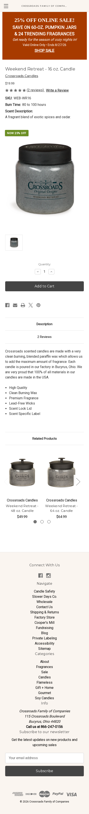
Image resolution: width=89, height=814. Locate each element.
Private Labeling (44, 638)
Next (78, 481)
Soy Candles (44, 698)
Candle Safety (44, 591)
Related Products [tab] (44, 439)
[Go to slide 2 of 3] (42, 521)
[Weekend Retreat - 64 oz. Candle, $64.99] (61, 472)
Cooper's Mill (44, 623)
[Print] (23, 305)
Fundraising (44, 628)
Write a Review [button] (57, 90)
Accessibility (44, 643)
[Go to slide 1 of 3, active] (35, 521)
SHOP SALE (44, 50)
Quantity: (44, 264)
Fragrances (44, 667)
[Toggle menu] (6, 6)
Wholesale (44, 602)
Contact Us (44, 607)
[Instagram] (48, 575)
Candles (44, 677)
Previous (6, 481)
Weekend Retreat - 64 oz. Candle (61, 508)
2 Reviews (44, 337)
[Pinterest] (38, 305)
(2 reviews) (36, 90)
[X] (31, 305)
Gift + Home (44, 688)
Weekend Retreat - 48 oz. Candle (22, 508)
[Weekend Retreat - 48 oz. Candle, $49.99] (22, 472)
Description (44, 324)
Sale (44, 672)
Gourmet (44, 693)
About (44, 662)
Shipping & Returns (44, 612)
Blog (44, 633)
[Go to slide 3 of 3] (49, 521)
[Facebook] (7, 305)
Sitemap (44, 649)
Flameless (44, 682)
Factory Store (44, 617)
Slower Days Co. (44, 597)
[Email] (15, 305)
